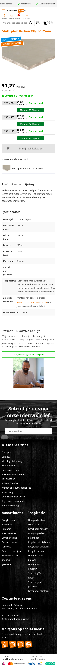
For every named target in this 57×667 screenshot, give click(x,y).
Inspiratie (36, 512)
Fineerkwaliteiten (10, 469)
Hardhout (6, 528)
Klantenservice (15, 445)
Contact (6, 456)
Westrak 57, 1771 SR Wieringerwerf (20, 608)
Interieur (6, 559)
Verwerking (7, 492)
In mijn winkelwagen (31, 148)
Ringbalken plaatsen (38, 546)
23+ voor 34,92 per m (30, 124)
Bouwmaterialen (10, 555)
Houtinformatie (9, 465)
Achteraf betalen (10, 483)
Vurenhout (7, 524)
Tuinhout (6, 546)
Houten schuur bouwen (35, 557)
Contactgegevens (17, 598)
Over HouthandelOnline (13, 496)
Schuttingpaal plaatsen (35, 584)
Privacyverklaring (10, 505)
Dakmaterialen (9, 542)
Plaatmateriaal (9, 533)
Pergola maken (36, 551)
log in (44, 302)
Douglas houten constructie (36, 522)
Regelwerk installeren (39, 542)
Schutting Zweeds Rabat (37, 575)
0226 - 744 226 (11, 615)
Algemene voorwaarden (14, 501)
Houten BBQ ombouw (34, 566)
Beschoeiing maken (38, 528)
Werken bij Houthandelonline (16, 487)
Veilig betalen (8, 478)
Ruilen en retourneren (13, 474)
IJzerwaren (7, 564)
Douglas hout (9, 520)
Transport (7, 452)
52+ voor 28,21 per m (30, 109)
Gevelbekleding (9, 537)
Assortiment (12, 512)
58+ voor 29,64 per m (30, 138)
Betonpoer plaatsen (38, 590)
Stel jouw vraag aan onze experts (28, 354)
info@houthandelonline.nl (16, 618)
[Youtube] (20, 644)
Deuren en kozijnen (12, 551)
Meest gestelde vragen (13, 461)
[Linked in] (28, 644)
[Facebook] (4, 644)
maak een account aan (28, 302)
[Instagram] (12, 644)
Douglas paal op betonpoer (36, 535)
